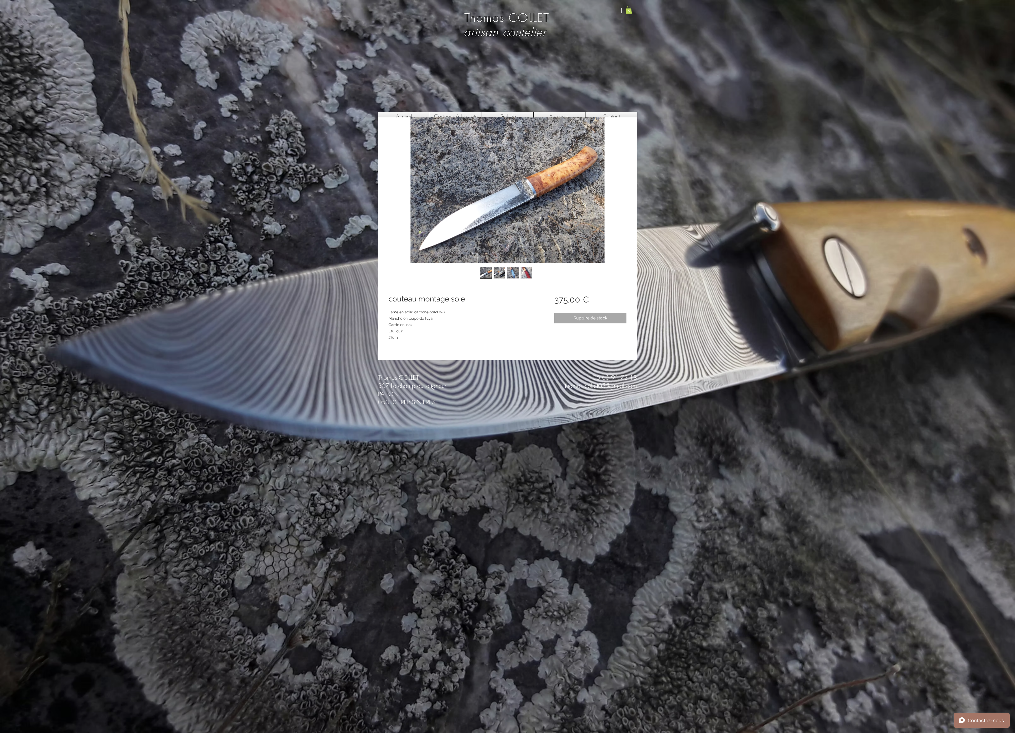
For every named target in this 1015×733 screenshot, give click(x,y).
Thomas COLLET (505, 17)
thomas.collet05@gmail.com (601, 386)
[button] (628, 10)
